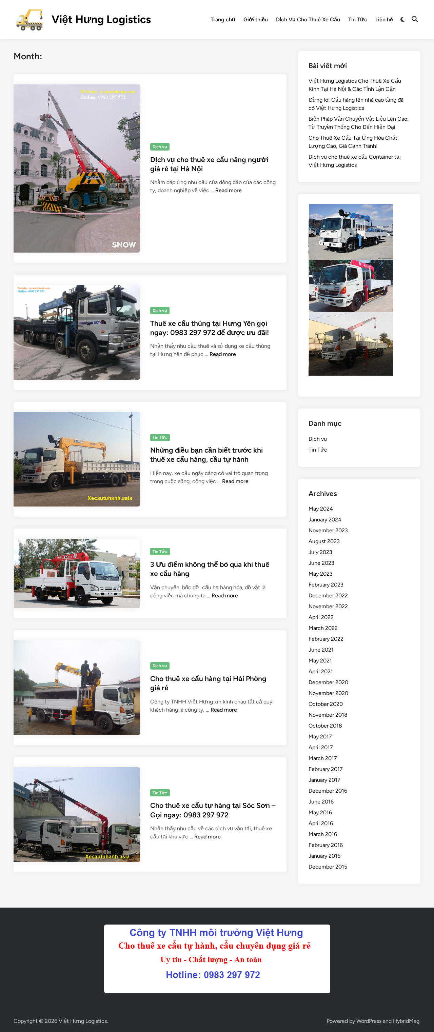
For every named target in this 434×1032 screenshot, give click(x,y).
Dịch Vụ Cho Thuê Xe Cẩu (308, 19)
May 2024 (321, 508)
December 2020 (328, 682)
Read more (228, 190)
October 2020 (326, 704)
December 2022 (328, 595)
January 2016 (324, 856)
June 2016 (321, 801)
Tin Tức (357, 19)
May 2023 (321, 574)
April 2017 (321, 747)
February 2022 (326, 639)
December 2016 (328, 791)
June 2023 (321, 563)
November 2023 (328, 530)
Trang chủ (223, 19)
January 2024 (325, 519)
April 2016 (321, 823)
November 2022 (328, 606)
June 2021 (321, 650)
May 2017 (320, 736)
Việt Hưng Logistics (101, 19)
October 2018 (325, 725)
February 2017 (326, 769)
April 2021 (321, 671)
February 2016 (326, 845)
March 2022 (323, 628)
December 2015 (328, 867)
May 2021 (320, 660)
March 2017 (323, 758)
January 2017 (324, 780)
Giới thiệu (255, 19)
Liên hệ (384, 19)
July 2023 (320, 552)
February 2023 (326, 584)
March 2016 (323, 834)
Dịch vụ (160, 146)
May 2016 (320, 812)
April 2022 (321, 617)
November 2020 (328, 693)
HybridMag (406, 1021)
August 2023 (324, 541)
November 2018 (328, 715)
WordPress (368, 1021)
